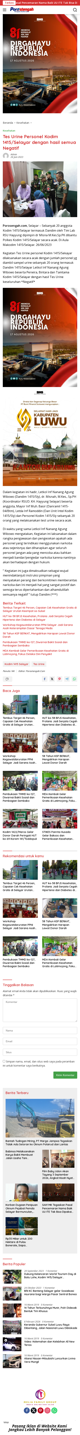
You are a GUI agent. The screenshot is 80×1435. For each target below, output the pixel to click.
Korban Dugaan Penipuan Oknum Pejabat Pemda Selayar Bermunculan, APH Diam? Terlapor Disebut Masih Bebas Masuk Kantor (22, 1208)
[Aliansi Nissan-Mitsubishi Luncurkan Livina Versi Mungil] (12, 1361)
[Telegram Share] (67, 679)
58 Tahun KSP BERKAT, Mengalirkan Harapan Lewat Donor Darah (39, 635)
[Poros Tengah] (21, 10)
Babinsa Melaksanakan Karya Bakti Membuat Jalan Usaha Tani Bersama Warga (20, 1155)
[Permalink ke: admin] (6, 155)
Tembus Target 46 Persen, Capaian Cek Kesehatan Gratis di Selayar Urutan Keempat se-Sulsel (40, 609)
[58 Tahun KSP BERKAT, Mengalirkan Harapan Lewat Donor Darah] (59, 743)
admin (14, 154)
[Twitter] (34, 1411)
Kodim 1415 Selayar (16, 664)
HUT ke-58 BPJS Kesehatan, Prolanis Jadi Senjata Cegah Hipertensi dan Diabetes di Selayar (38, 618)
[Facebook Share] (44, 679)
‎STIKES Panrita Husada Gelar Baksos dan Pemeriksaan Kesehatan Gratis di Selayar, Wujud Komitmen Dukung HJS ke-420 (58, 835)
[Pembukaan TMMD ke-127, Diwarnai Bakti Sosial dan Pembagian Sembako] (20, 780)
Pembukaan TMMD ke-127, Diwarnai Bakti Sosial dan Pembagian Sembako (35, 644)
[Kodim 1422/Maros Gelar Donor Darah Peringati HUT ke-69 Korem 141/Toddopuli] (20, 818)
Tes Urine (38, 664)
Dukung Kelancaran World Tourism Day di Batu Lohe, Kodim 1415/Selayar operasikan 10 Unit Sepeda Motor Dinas (50, 1275)
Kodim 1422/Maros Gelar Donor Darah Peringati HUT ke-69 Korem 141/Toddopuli (20, 835)
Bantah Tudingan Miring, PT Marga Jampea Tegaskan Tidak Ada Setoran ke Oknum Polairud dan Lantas (39, 1142)
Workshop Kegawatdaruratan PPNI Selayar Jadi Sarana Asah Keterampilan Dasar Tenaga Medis (38, 626)
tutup (6, 1422)
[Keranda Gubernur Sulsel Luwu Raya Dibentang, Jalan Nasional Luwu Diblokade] (12, 1327)
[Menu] (5, 10)
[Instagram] (47, 1411)
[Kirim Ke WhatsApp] (74, 679)
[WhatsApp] (54, 1411)
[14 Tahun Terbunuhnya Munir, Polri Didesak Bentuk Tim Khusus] (12, 1310)
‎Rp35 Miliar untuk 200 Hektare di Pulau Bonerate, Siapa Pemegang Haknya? (19, 1242)
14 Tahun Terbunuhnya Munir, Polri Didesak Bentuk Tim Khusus (50, 1309)
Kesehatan (9, 130)
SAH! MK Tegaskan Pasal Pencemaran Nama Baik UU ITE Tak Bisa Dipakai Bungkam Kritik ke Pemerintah (57, 1208)
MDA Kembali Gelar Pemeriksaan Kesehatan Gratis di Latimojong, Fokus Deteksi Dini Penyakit (36, 652)
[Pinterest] (41, 1411)
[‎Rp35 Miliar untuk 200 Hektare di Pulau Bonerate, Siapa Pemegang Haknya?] (22, 1226)
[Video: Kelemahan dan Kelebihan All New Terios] (12, 1344)
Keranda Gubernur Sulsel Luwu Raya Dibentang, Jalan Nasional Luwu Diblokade (50, 1326)
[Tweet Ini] (52, 679)
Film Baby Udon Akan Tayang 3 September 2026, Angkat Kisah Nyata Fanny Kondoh (58, 1175)
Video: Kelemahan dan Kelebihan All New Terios (49, 1343)
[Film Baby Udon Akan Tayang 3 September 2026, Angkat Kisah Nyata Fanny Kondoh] (58, 1159)
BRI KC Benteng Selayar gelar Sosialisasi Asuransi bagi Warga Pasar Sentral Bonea (50, 1292)
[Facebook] (27, 1411)
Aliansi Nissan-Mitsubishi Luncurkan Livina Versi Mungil (49, 1360)
